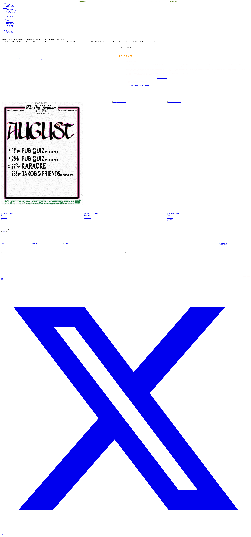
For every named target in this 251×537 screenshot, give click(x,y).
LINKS (4, 17)
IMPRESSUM (9, 15)
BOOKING (8, 11)
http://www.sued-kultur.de (162, 78)
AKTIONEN (8, 4)
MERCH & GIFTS (10, 6)
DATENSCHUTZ (9, 16)
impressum (244, 276)
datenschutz (248, 276)
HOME (4, 3)
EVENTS (5, 8)
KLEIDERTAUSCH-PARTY (12, 10)
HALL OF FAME (9, 9)
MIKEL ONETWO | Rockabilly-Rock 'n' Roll (140, 85)
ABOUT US (5, 13)
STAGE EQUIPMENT (13, 12)
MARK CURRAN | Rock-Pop (137, 84)
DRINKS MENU (9, 5)
